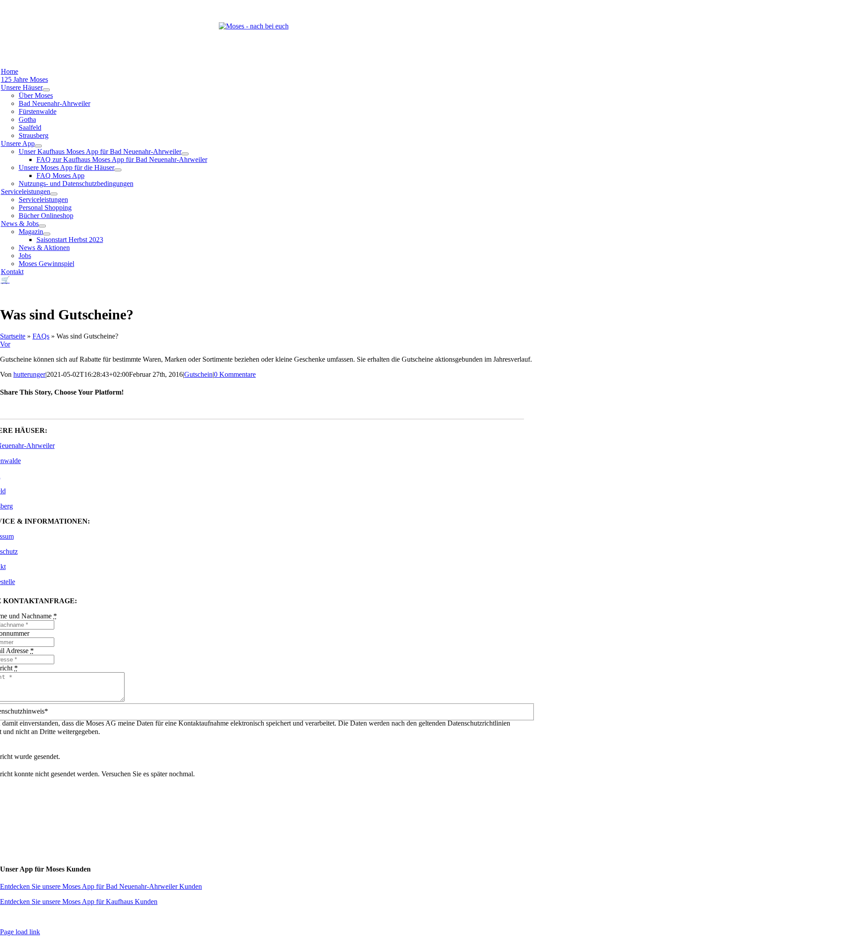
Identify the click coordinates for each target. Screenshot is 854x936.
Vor (5, 344)
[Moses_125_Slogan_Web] (254, 26)
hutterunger (29, 374)
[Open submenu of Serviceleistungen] (53, 194)
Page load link (20, 932)
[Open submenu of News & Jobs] (42, 226)
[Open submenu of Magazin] (46, 234)
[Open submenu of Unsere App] (38, 146)
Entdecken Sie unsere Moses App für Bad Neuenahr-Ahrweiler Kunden (101, 886)
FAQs (40, 336)
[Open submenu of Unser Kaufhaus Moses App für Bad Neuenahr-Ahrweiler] (185, 154)
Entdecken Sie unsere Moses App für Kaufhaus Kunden (78, 901)
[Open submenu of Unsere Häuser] (46, 90)
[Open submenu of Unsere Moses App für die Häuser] (117, 170)
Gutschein (198, 374)
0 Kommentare (235, 374)
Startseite (12, 336)
